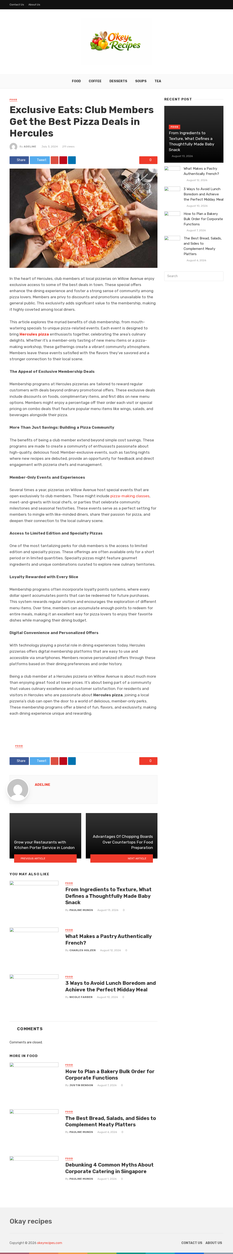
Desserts (118, 81)
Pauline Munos (81, 910)
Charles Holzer (82, 950)
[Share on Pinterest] (63, 160)
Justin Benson (81, 1085)
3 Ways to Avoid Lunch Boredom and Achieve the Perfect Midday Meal (110, 986)
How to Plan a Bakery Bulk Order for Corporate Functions (109, 1075)
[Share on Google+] (54, 160)
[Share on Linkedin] (72, 160)
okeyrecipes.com (49, 1243)
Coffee (95, 81)
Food (76, 81)
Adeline (30, 146)
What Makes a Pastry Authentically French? (108, 939)
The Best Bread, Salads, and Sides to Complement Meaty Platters (110, 1121)
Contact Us (17, 4)
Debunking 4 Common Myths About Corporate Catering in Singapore (109, 1168)
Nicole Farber (81, 997)
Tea (157, 81)
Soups (141, 81)
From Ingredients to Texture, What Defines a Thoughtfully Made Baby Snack (108, 896)
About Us (34, 4)
